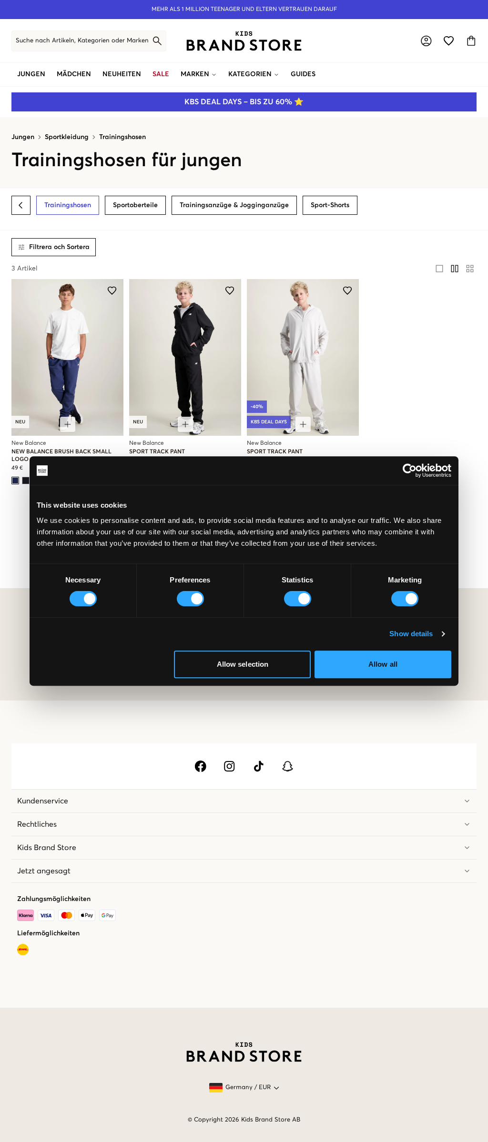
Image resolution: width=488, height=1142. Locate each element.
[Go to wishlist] (448, 40)
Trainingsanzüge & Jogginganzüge (234, 205)
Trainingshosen (122, 137)
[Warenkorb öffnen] (471, 40)
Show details (411, 634)
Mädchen (74, 74)
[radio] (439, 268)
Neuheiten (121, 74)
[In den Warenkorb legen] (67, 424)
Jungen (31, 74)
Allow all (382, 664)
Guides (303, 74)
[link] (244, 41)
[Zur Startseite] (244, 41)
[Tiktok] (258, 766)
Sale (160, 74)
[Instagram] (229, 766)
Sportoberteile (135, 205)
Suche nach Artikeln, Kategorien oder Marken (82, 41)
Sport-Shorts (330, 205)
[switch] (190, 598)
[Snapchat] (288, 766)
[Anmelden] (426, 40)
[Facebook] (200, 766)
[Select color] (15, 480)
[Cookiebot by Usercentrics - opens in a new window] (409, 470)
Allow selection (243, 664)
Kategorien (250, 74)
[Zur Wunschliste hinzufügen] (112, 290)
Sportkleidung (67, 137)
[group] (455, 268)
